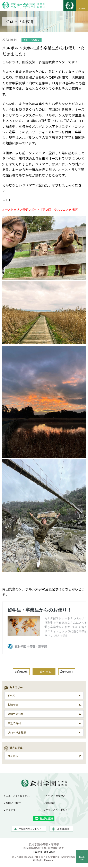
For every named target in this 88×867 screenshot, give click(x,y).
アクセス (11, 810)
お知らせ (13, 705)
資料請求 (50, 803)
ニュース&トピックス (18, 795)
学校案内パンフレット (30, 828)
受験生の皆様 (16, 714)
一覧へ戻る (44, 672)
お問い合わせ (13, 803)
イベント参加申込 (55, 795)
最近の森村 (14, 723)
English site (63, 828)
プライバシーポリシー (57, 810)
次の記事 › (66, 672)
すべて (11, 695)
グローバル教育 (17, 732)
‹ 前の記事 (21, 672)
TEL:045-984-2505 (44, 851)
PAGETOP (82, 858)
